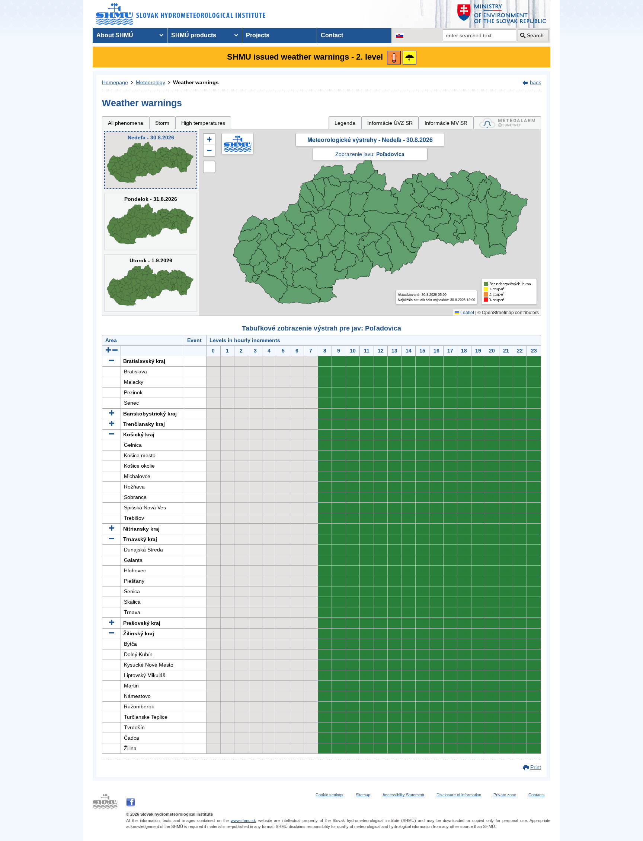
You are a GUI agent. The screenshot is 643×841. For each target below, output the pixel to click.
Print (535, 767)
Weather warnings (196, 82)
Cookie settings (329, 795)
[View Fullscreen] (209, 167)
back (535, 82)
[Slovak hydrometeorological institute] (181, 14)
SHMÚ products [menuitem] (193, 35)
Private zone (504, 795)
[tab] (507, 122)
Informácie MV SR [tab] (446, 123)
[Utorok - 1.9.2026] (150, 283)
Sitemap (363, 795)
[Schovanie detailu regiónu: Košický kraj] (111, 434)
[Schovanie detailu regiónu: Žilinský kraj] (111, 633)
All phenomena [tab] (125, 123)
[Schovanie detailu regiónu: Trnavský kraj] (111, 539)
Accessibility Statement (403, 795)
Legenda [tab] (345, 123)
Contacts (536, 795)
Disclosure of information (458, 795)
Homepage (115, 82)
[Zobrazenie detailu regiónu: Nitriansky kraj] (111, 529)
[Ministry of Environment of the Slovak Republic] (501, 14)
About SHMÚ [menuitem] (114, 35)
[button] (209, 139)
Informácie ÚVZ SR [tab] (390, 123)
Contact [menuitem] (332, 35)
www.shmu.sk (243, 820)
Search (535, 35)
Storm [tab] (162, 123)
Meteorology (150, 82)
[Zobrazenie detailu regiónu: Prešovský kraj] (111, 623)
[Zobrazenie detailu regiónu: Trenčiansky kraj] (111, 424)
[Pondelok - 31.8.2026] (150, 221)
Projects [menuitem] (257, 35)
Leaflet (466, 312)
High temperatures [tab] (203, 123)
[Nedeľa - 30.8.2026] (150, 160)
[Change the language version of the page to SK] (400, 35)
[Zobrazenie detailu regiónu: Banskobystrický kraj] (111, 414)
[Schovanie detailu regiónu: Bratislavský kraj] (111, 361)
